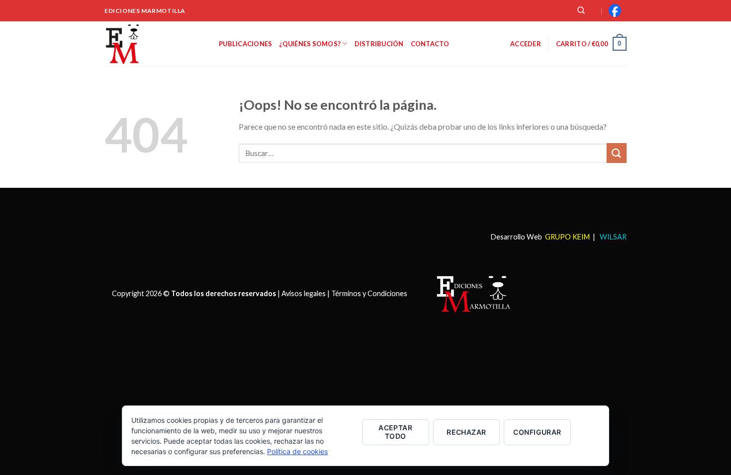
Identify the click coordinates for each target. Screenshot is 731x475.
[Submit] (617, 152)
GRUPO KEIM (567, 237)
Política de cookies (297, 451)
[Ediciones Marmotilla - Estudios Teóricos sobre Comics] (154, 43)
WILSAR (612, 237)
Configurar (537, 432)
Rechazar (466, 432)
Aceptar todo (395, 431)
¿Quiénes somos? (310, 44)
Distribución (379, 44)
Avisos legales (303, 293)
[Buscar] (581, 10)
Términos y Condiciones (369, 293)
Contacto (430, 44)
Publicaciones (245, 44)
